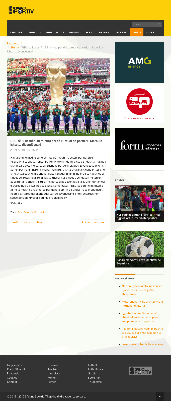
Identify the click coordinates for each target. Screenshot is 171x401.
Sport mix (122, 32)
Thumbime (105, 32)
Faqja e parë (14, 43)
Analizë (52, 369)
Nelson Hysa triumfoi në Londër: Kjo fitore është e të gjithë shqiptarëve (142, 290)
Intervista (54, 373)
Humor (137, 32)
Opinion (74, 32)
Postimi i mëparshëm (29, 222)
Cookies (12, 377)
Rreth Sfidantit (16, 369)
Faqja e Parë (17, 32)
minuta (28, 212)
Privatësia (13, 373)
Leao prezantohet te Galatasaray (142, 344)
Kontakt (12, 382)
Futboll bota (54, 32)
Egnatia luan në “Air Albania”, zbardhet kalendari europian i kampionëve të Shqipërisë (140, 317)
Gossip (150, 32)
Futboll (34, 32)
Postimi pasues (92, 222)
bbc (20, 212)
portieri (39, 212)
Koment (52, 377)
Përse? (90, 32)
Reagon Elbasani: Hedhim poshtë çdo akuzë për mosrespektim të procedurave (142, 333)
